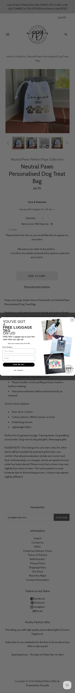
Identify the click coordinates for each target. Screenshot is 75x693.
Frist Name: (8, 347)
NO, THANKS (18, 370)
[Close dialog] (72, 320)
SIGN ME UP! (19, 364)
